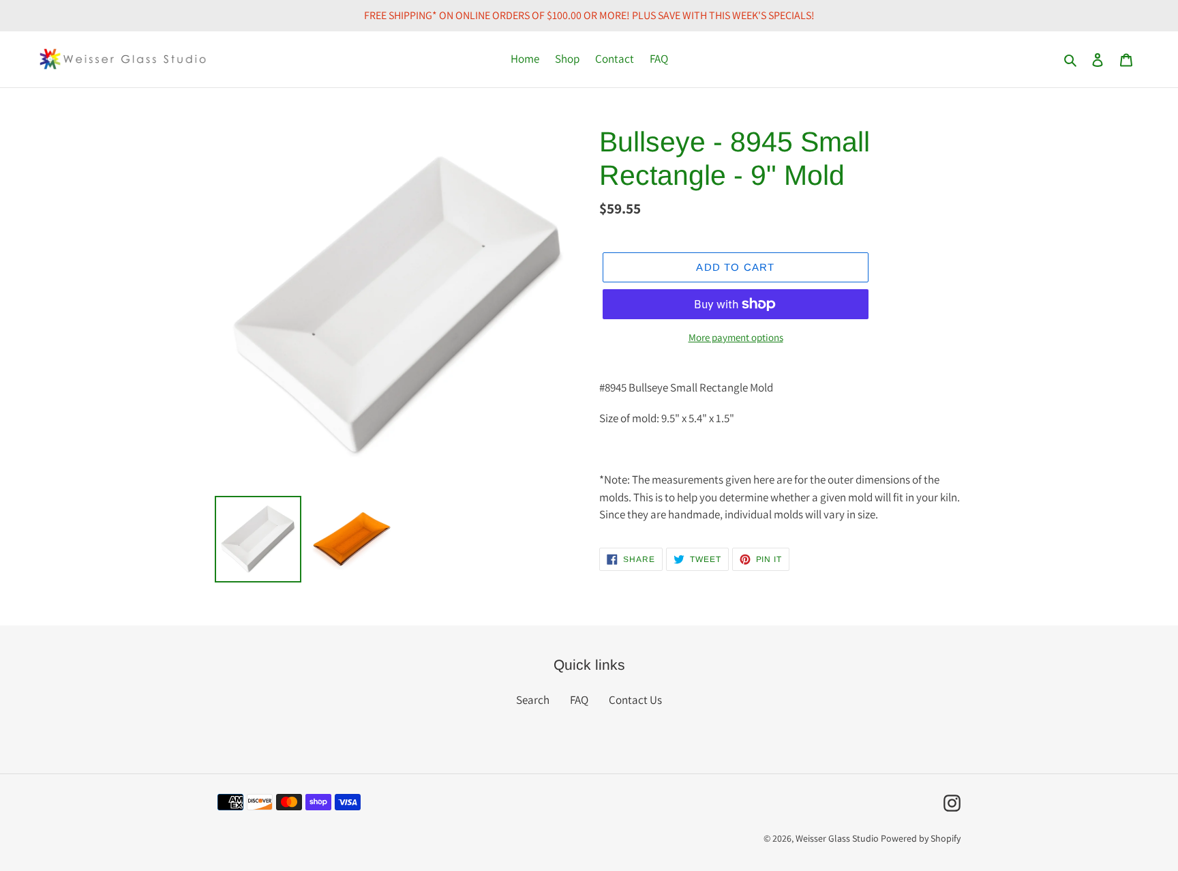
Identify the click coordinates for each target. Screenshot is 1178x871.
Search (532, 699)
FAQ (579, 699)
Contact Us (635, 699)
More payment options (736, 337)
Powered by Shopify (921, 838)
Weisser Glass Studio (837, 838)
